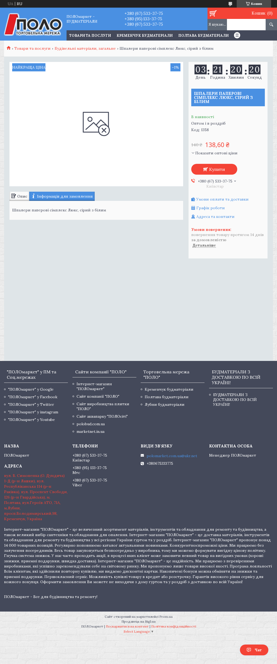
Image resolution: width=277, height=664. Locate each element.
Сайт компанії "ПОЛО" (98, 396)
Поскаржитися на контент (127, 626)
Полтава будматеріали (203, 35)
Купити (217, 169)
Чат (258, 650)
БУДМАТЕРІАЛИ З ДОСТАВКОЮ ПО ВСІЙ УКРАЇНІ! (235, 399)
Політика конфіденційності (173, 626)
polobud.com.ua (91, 423)
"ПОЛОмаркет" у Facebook (32, 396)
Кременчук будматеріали (145, 35)
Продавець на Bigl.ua (138, 621)
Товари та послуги (32, 48)
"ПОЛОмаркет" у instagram (33, 412)
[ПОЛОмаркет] (33, 24)
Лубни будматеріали (164, 404)
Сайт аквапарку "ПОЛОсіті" (102, 416)
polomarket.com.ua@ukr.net (172, 455)
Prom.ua (166, 617)
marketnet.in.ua (90, 431)
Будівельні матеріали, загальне (85, 48)
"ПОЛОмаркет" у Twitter (31, 404)
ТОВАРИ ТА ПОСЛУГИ (90, 35)
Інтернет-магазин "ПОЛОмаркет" (94, 386)
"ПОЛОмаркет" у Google (31, 389)
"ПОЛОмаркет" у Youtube (31, 419)
